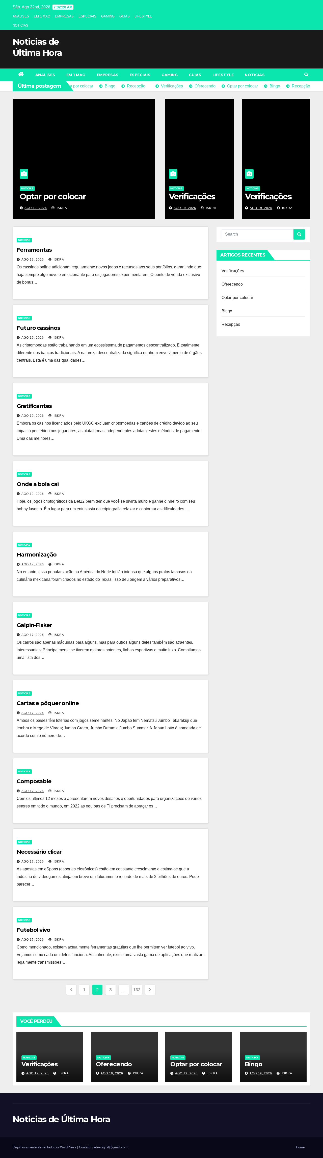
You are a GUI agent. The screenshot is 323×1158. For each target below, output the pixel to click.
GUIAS (124, 16)
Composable (34, 781)
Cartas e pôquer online (48, 703)
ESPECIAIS (87, 16)
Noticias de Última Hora (61, 1119)
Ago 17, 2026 (32, 564)
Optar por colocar (237, 297)
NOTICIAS (20, 25)
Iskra (61, 208)
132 (137, 989)
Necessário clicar (39, 851)
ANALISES (21, 16)
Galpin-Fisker (34, 625)
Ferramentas (34, 249)
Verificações (192, 196)
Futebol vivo (33, 930)
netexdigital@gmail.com (109, 1147)
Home (300, 1147)
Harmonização (37, 554)
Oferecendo (232, 284)
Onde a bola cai (38, 484)
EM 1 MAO (42, 16)
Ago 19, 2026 (35, 208)
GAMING (108, 16)
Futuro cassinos (38, 328)
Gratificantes (34, 406)
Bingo (31, 196)
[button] (306, 75)
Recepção (231, 324)
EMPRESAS (64, 16)
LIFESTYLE (143, 16)
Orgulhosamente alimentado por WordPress (45, 1147)
